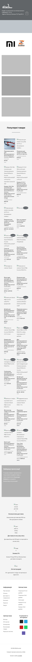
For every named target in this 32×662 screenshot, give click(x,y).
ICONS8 (20, 655)
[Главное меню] (3, 17)
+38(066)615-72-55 (7, 12)
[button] (2, 44)
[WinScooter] (7, 5)
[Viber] (23, 633)
